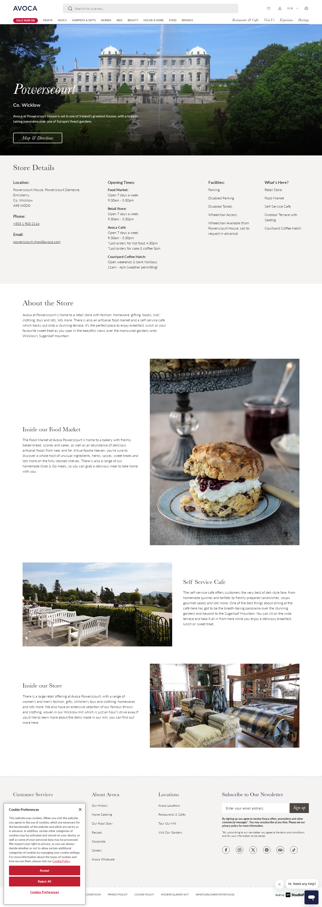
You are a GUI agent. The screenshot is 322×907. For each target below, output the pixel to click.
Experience (286, 20)
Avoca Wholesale (103, 859)
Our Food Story (102, 823)
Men (119, 20)
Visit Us (269, 20)
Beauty (133, 20)
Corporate (98, 841)
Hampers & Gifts (84, 20)
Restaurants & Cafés (245, 20)
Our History (100, 805)
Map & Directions (37, 138)
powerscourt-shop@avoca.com (36, 242)
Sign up (299, 808)
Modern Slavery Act (175, 894)
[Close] (80, 809)
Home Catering (102, 814)
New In (48, 20)
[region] (45, 854)
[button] (306, 8)
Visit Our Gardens (170, 832)
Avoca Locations (169, 805)
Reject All (44, 881)
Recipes (97, 832)
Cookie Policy (144, 894)
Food (173, 20)
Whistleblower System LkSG (215, 894)
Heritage (303, 20)
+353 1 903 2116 (26, 223)
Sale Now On (25, 20)
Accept (45, 870)
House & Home (153, 20)
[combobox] (150, 8)
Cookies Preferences (44, 892)
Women (106, 20)
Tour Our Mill (167, 823)
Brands (187, 20)
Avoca (62, 20)
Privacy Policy (117, 894)
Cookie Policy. (61, 861)
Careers (97, 850)
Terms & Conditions (87, 894)
